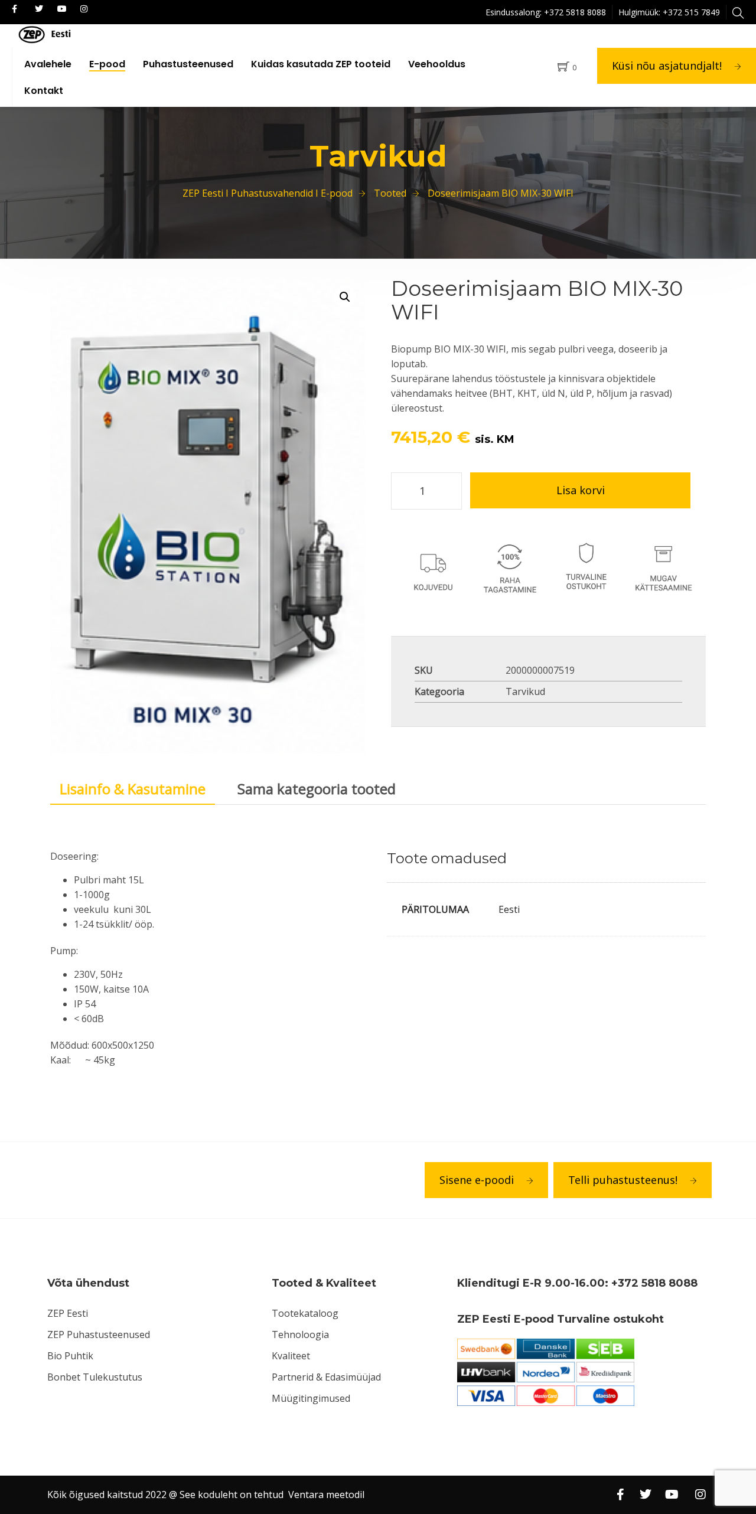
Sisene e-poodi (476, 1180)
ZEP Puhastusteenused (98, 1334)
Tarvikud (525, 691)
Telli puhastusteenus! (622, 1180)
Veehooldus (436, 64)
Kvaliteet (291, 1355)
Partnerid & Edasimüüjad (326, 1377)
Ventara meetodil (326, 1494)
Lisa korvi (580, 490)
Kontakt (43, 90)
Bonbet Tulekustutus (94, 1377)
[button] (345, 297)
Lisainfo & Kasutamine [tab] (133, 788)
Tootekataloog (305, 1313)
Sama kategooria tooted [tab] (316, 788)
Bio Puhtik (70, 1355)
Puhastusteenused (188, 64)
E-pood (107, 64)
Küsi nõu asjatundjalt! (667, 65)
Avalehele (47, 64)
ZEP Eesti (67, 1313)
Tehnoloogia (300, 1334)
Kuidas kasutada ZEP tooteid (320, 64)
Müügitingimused (311, 1398)
